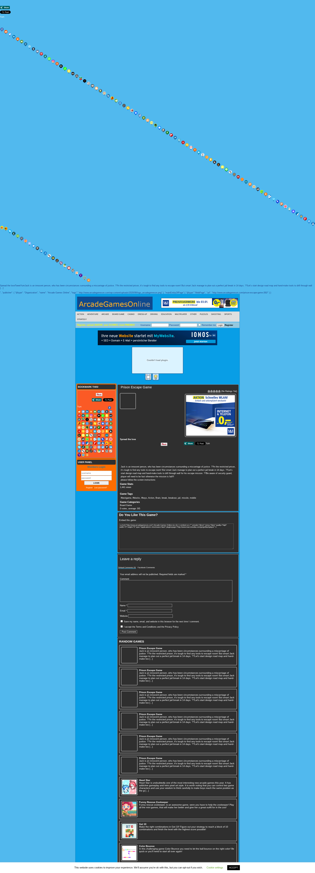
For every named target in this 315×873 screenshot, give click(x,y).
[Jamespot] (206, 157)
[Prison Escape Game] (128, 401)
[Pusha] (297, 213)
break (164, 498)
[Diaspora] (135, 113)
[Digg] (25, 44)
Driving (154, 314)
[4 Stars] (216, 391)
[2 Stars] (211, 391)
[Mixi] (254, 186)
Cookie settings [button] (215, 867)
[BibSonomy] (84, 81)
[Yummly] (57, 63)
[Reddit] (6, 31)
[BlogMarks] (100, 90)
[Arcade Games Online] (115, 304)
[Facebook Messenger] (159, 127)
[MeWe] (246, 181)
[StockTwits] (21, 238)
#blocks (136, 498)
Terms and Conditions (146, 627)
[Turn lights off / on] (155, 377)
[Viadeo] (57, 260)
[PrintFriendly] (289, 208)
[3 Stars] (214, 391)
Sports (228, 314)
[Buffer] (61, 66)
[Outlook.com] (269, 196)
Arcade (105, 314)
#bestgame (126, 498)
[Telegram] (33, 245)
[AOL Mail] (72, 73)
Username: (145, 325)
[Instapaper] (202, 154)
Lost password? (100, 488)
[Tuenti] (45, 253)
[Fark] (163, 130)
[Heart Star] (129, 787)
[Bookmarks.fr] (104, 93)
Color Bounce (147, 846)
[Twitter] (9, 34)
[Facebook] (2, 29)
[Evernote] (155, 125)
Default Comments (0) (127, 567)
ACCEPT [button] (233, 867)
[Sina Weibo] (188, 458)
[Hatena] (198, 152)
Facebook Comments (146, 567)
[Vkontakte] (37, 51)
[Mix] (250, 184)
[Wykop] (76, 272)
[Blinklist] (92, 85)
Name (123, 605)
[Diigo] (139, 115)
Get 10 (142, 824)
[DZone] (151, 122)
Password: (174, 325)
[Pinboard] (277, 201)
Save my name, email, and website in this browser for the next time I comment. (162, 621)
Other (193, 314)
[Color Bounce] (129, 853)
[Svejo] (25, 240)
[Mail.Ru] (234, 174)
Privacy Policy (172, 627)
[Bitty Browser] (88, 83)
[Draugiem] (147, 120)
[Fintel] (167, 132)
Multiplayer (181, 314)
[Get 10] (129, 831)
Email (123, 611)
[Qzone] (301, 216)
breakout (172, 498)
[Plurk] (281, 204)
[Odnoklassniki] (265, 194)
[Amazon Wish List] (69, 71)
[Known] (222, 167)
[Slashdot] (13, 233)
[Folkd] (175, 137)
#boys (144, 498)
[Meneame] (242, 179)
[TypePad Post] (53, 258)
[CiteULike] (120, 103)
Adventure (92, 314)
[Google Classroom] (187, 145)
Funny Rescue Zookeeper (153, 802)
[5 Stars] (219, 391)
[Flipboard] (171, 135)
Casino (131, 314)
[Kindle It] (218, 164)
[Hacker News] (195, 149)
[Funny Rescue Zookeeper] (129, 809)
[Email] (21, 41)
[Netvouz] (261, 191)
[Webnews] (69, 268)
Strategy (82, 319)
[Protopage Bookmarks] (293, 211)
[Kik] (214, 162)
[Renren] (313, 223)
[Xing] (45, 56)
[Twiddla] (49, 255)
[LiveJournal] (230, 172)
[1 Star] (209, 391)
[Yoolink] (84, 277)
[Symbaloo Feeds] (29, 243)
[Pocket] (285, 206)
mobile (193, 498)
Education (166, 314)
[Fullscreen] (148, 377)
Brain (158, 498)
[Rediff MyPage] (305, 218)
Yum (2, 17)
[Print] (17, 39)
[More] (88, 280)
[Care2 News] (116, 100)
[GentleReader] (179, 140)
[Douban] (143, 117)
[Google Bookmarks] (183, 142)
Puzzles (204, 314)
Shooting (216, 314)
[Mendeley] (238, 177)
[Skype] (9, 231)
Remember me (208, 325)
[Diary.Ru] (132, 110)
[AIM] (65, 68)
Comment (124, 579)
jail (179, 498)
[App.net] (76, 76)
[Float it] (29, 46)
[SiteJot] (6, 228)
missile (185, 498)
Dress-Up (142, 314)
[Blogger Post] (96, 88)
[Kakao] (210, 159)
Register (229, 325)
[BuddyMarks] (112, 98)
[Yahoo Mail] (80, 275)
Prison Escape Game (136, 387)
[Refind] (309, 221)
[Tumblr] (33, 49)
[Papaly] (273, 199)
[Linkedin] (13, 36)
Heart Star (144, 780)
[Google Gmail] (191, 147)
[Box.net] (108, 95)
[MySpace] (258, 189)
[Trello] (41, 250)
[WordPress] (72, 270)
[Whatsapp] (49, 58)
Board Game (118, 314)
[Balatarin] (80, 78)
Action (80, 314)
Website (124, 616)
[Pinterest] (41, 53)
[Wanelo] (65, 265)
